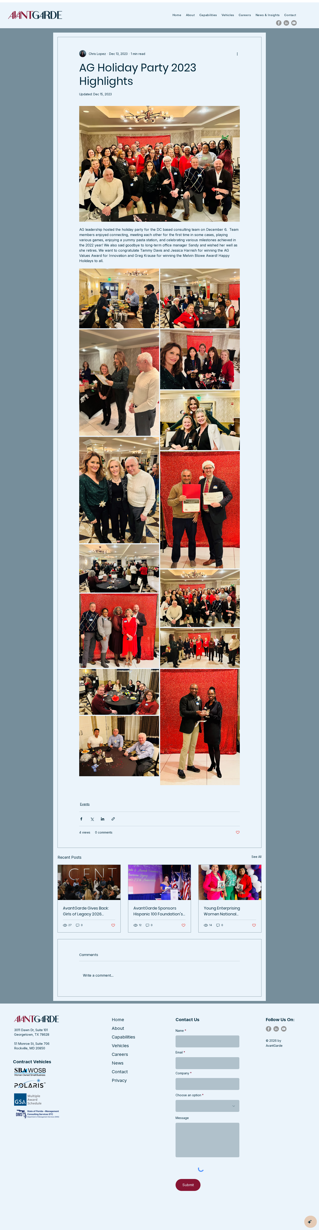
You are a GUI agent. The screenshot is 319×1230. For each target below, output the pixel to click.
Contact (120, 1071)
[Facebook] (278, 23)
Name (180, 1030)
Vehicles (120, 1045)
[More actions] (237, 53)
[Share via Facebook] (81, 819)
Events (85, 804)
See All (256, 857)
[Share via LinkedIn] (102, 819)
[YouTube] (294, 23)
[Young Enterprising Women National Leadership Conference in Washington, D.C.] (230, 882)
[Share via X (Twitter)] (92, 819)
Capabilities (123, 1037)
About (118, 1028)
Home (118, 1019)
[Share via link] (113, 819)
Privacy (119, 1080)
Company (182, 1073)
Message (182, 1117)
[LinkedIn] (286, 23)
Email (179, 1052)
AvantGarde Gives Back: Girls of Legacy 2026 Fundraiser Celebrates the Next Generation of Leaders (88, 911)
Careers (120, 1054)
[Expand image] (119, 299)
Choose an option (188, 1095)
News (117, 1063)
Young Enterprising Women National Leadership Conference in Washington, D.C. (228, 911)
